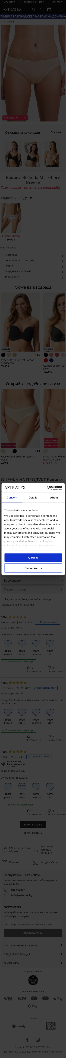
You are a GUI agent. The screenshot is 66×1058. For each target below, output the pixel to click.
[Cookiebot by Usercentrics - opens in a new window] (47, 487)
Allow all (33, 557)
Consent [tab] (12, 497)
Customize (31, 567)
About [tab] (54, 497)
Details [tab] (33, 497)
